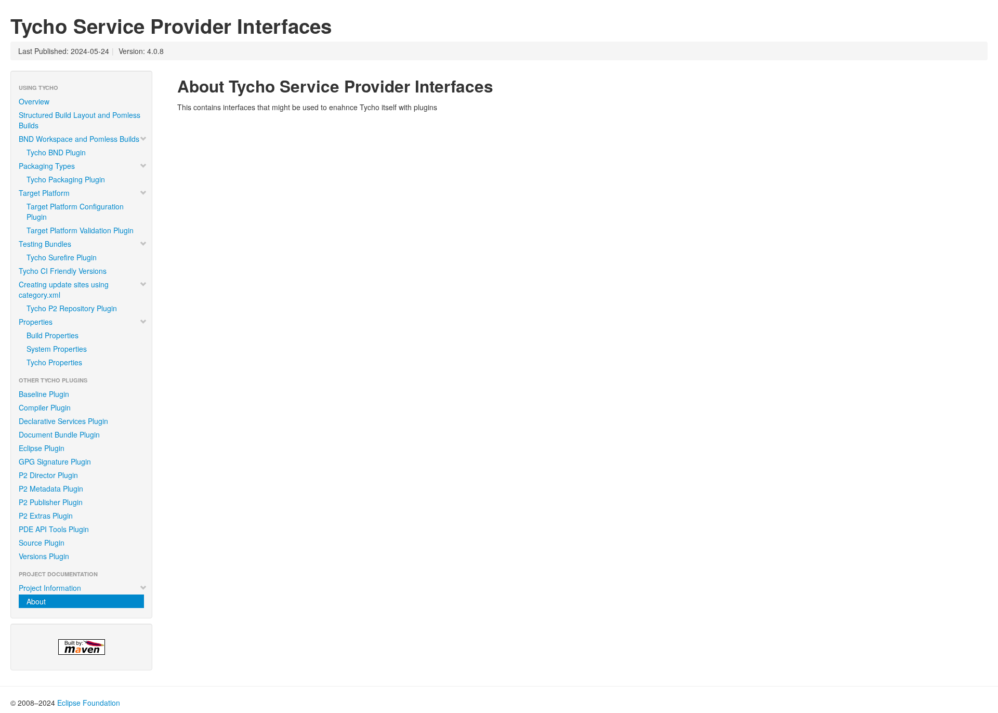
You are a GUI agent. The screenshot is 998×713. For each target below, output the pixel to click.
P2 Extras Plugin (46, 515)
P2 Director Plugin (48, 475)
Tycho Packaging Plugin (66, 179)
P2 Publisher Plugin (51, 502)
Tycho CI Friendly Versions (63, 271)
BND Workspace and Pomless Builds (79, 139)
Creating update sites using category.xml (64, 289)
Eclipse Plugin (41, 448)
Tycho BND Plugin (56, 152)
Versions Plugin (44, 556)
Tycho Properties (54, 362)
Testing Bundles (45, 244)
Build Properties (52, 335)
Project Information (50, 588)
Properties (35, 321)
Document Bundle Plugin (59, 434)
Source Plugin (41, 542)
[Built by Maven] (81, 647)
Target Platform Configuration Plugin (75, 211)
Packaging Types (47, 166)
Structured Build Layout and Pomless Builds (79, 120)
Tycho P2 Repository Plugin (72, 308)
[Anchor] (501, 85)
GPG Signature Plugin (55, 461)
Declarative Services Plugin (63, 421)
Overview (34, 101)
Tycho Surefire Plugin (62, 257)
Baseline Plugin (44, 394)
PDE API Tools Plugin (54, 529)
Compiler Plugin (45, 407)
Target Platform (44, 193)
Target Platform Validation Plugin (80, 230)
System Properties (57, 349)
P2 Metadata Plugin (51, 488)
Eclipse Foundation (88, 702)
